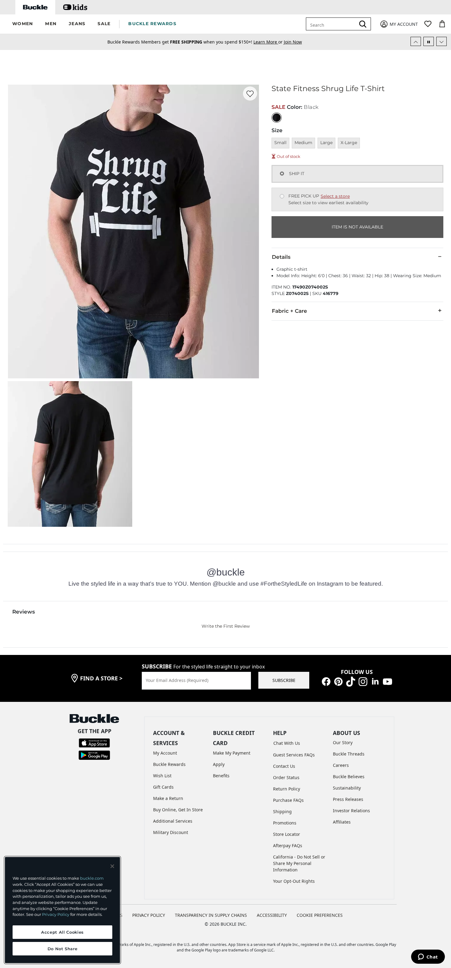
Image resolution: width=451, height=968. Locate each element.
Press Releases (348, 799)
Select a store (335, 196)
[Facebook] (326, 681)
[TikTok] (351, 681)
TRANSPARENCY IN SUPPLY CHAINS (211, 915)
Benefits (221, 776)
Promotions (284, 823)
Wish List (162, 776)
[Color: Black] (276, 117)
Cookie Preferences (320, 915)
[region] (62, 910)
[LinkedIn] (375, 681)
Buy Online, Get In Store (178, 810)
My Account (165, 753)
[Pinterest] (338, 681)
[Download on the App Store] (94, 742)
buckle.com (92, 878)
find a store (101, 678)
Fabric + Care (289, 311)
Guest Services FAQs (294, 755)
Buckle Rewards (169, 764)
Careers (341, 765)
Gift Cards (163, 787)
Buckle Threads (348, 754)
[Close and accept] (112, 866)
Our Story (343, 742)
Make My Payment (231, 753)
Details (281, 257)
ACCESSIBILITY (272, 915)
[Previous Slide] (416, 41)
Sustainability (347, 788)
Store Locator (286, 834)
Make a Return (168, 798)
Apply (219, 764)
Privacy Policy (55, 914)
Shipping (282, 811)
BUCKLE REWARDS (152, 23)
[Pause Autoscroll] (428, 41)
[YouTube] (387, 681)
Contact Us (284, 766)
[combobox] (332, 24)
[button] (22, 24)
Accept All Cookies (62, 932)
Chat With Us (286, 743)
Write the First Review (226, 626)
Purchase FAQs (288, 800)
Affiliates (342, 822)
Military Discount (170, 832)
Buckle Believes (348, 776)
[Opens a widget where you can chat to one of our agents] (428, 957)
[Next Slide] (441, 41)
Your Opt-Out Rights (294, 881)
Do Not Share (63, 948)
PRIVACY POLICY (148, 915)
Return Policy (286, 789)
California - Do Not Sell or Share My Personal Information (299, 863)
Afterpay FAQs (287, 845)
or (268, 42)
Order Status (286, 777)
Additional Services (172, 821)
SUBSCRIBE (283, 680)
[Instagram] (363, 681)
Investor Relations (351, 810)
